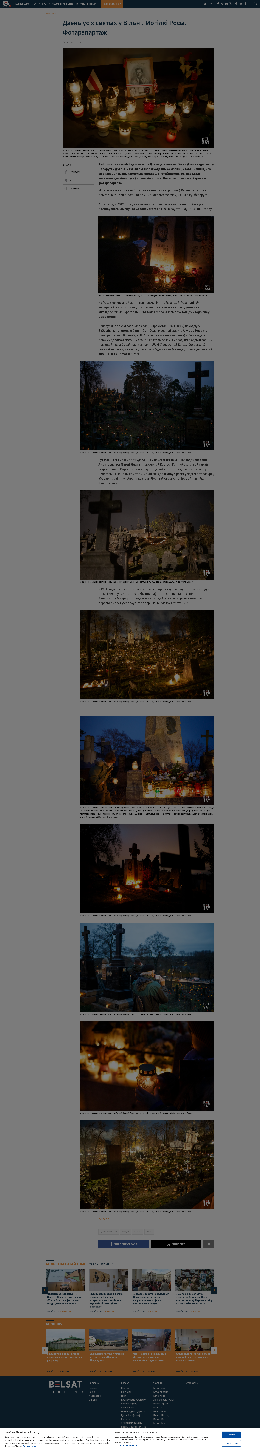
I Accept (231, 1434)
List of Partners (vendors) (127, 1445)
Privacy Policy (29, 1446)
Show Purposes (231, 1443)
